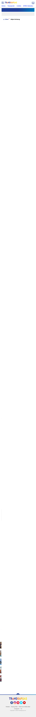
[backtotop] (18, 694)
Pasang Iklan (14, 706)
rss (21, 708)
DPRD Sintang (15, 19)
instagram (16, 708)
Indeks (19, 6)
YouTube (25, 705)
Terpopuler (11, 6)
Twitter (22, 705)
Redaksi (8, 706)
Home (3, 6)
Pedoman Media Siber (24, 706)
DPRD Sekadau (28, 6)
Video (6, 19)
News (25, 19)
